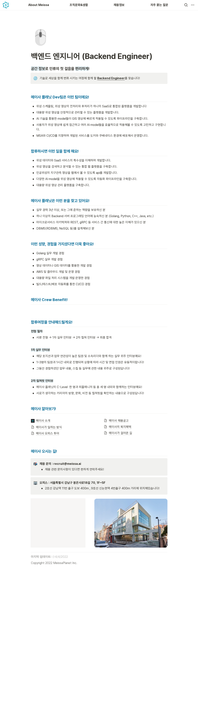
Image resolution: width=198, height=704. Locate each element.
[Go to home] (5, 5)
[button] (186, 5)
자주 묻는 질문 (159, 5)
